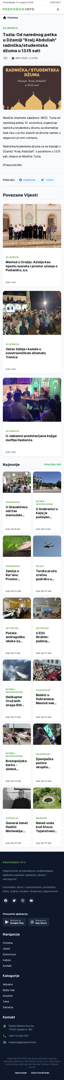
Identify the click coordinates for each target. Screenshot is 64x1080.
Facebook (29, 180)
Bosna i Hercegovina (44, 503)
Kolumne (8, 995)
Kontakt (55, 2)
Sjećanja (12, 818)
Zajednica (10, 28)
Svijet (40, 566)
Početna (8, 943)
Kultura (7, 960)
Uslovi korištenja (40, 1072)
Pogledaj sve (52, 464)
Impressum (21, 1072)
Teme (6, 1001)
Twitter (49, 180)
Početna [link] (12, 17)
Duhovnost (13, 502)
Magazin (41, 818)
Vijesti (6, 948)
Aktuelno (12, 628)
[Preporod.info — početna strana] (18, 9)
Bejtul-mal (8, 990)
